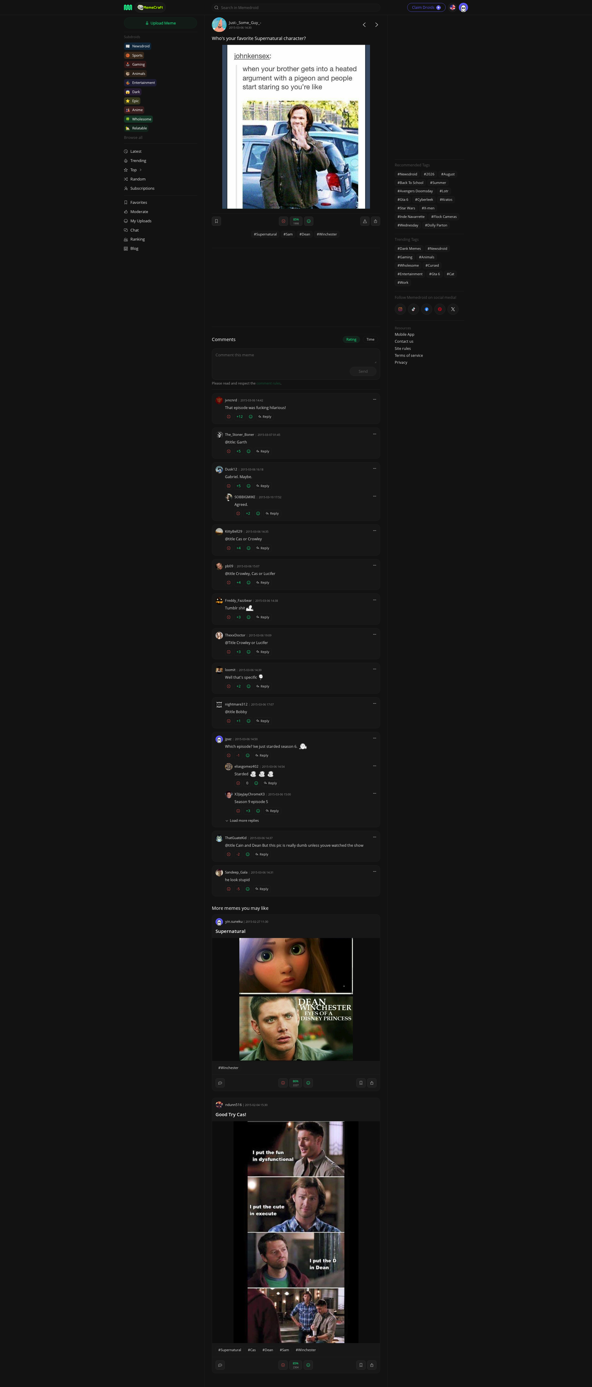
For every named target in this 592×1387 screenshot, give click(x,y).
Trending (138, 160)
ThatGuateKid (235, 837)
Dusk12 (231, 469)
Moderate (139, 211)
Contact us (404, 341)
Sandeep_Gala (236, 872)
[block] (375, 221)
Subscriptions (142, 188)
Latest (136, 151)
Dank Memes (410, 248)
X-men (429, 208)
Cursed (433, 265)
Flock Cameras (445, 216)
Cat (451, 274)
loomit (230, 669)
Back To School (411, 182)
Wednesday (409, 225)
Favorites (138, 202)
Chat (134, 230)
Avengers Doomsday (416, 191)
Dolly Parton (437, 225)
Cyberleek (425, 199)
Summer (439, 182)
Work (404, 282)
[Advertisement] (429, 86)
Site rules (403, 348)
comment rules (268, 383)
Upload (163, 23)
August (449, 174)
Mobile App (404, 334)
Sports (134, 55)
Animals (135, 73)
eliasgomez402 (246, 766)
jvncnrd (231, 400)
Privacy (401, 362)
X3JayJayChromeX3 (250, 794)
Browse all (133, 137)
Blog (134, 248)
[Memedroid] (128, 7)
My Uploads (140, 220)
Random (138, 179)
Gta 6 (404, 199)
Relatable (136, 128)
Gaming (135, 64)
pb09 (229, 566)
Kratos (447, 199)
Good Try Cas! (231, 1114)
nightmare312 (236, 704)
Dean (306, 234)
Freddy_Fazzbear (238, 600)
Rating (351, 339)
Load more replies (244, 820)
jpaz (228, 738)
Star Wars (407, 208)
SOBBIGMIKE (245, 497)
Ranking (137, 239)
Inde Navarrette (412, 216)
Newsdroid (138, 46)
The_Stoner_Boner (239, 434)
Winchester (328, 234)
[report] (365, 221)
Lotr (445, 191)
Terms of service (409, 355)
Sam (289, 234)
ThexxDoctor (235, 635)
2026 (430, 174)
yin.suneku (234, 921)
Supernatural (266, 234)
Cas (253, 1349)
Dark (133, 91)
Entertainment (140, 82)
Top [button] (134, 169)
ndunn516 (233, 1104)
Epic (132, 100)
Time (370, 339)
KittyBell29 (233, 531)
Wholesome (138, 119)
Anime (134, 109)
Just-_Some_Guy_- (245, 22)
